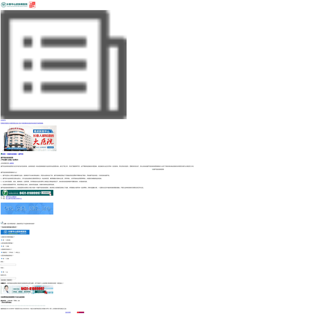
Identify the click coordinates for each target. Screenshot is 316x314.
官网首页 (3, 123)
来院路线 (40, 123)
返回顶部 (68, 312)
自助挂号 (35, 123)
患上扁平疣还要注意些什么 (14, 198)
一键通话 (11, 163)
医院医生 (13, 123)
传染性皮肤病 (12, 154)
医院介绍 (8, 123)
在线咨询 (30, 123)
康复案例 (24, 123)
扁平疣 (20, 154)
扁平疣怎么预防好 (11, 196)
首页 (4, 154)
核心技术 (19, 123)
